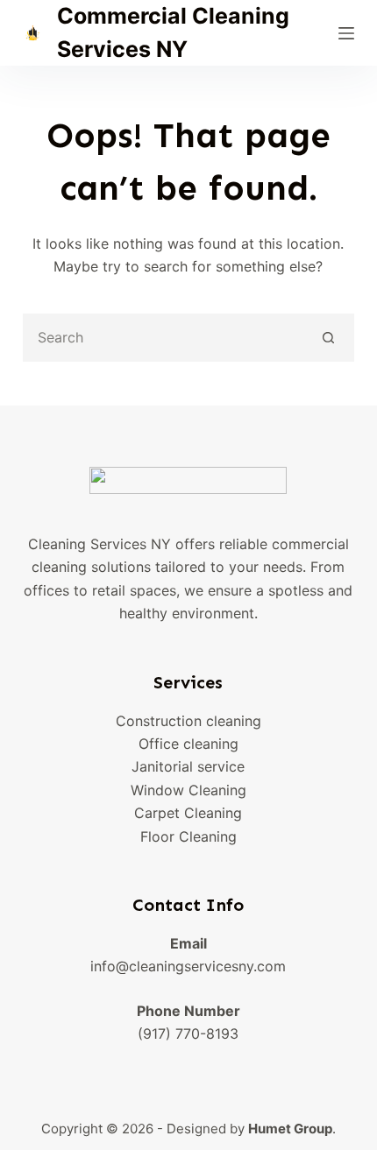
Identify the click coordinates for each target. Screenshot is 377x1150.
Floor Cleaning (188, 836)
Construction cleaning (188, 721)
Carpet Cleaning (188, 813)
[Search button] (328, 338)
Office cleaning (188, 743)
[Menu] (346, 33)
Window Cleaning (188, 790)
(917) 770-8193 (188, 1033)
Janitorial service (188, 766)
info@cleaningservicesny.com (188, 966)
